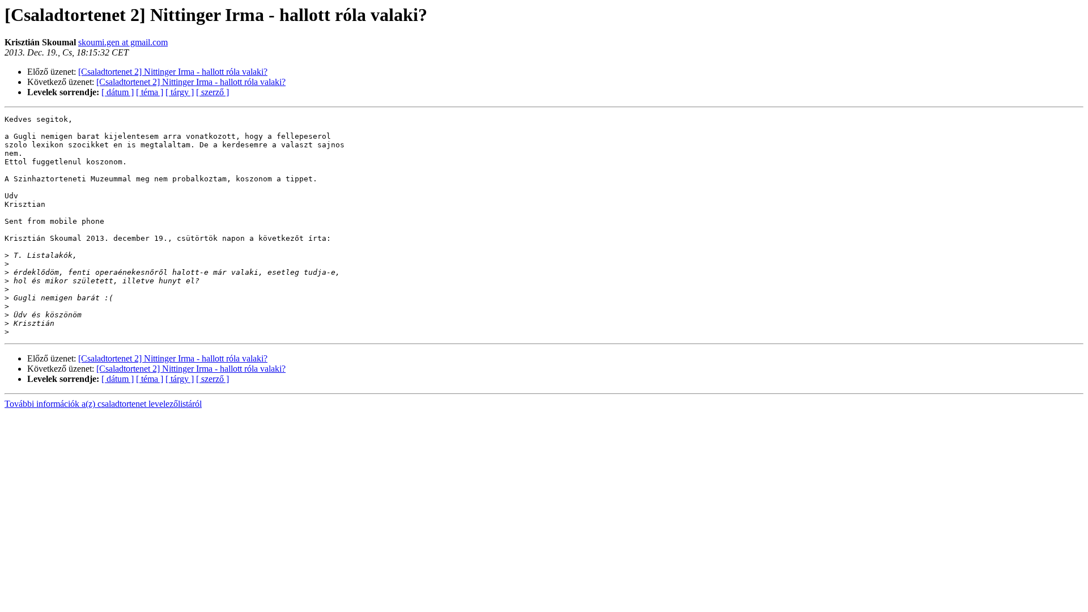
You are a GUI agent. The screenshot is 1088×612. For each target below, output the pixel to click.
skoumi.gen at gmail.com (123, 42)
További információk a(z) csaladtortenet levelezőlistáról (103, 404)
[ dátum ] (117, 92)
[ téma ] (149, 92)
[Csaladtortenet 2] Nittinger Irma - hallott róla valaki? (172, 71)
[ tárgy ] (179, 92)
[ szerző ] (212, 92)
